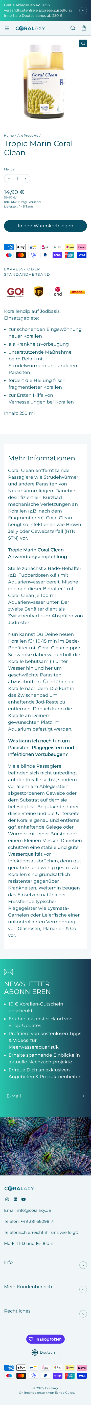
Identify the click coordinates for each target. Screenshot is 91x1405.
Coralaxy (51, 1388)
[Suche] (73, 28)
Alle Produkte (27, 135)
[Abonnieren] (82, 1096)
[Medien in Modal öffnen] (83, 43)
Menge (9, 169)
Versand (35, 202)
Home (9, 135)
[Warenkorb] (84, 28)
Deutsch (47, 1352)
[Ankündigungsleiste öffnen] (83, 10)
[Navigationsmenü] (7, 28)
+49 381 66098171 (37, 1221)
